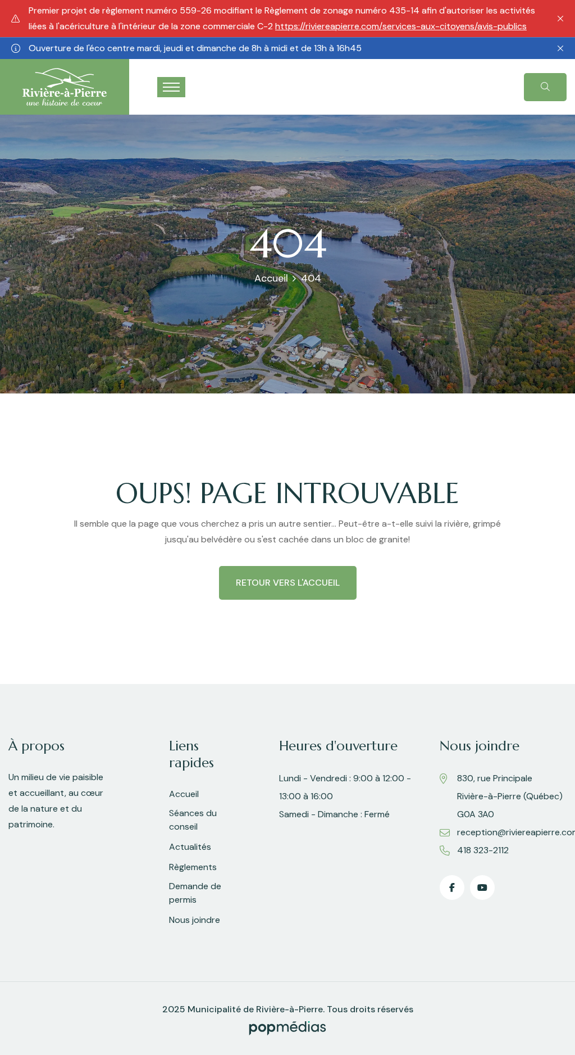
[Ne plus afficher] (560, 18)
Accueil (271, 278)
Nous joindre (194, 920)
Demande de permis (195, 892)
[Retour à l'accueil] (64, 86)
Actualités (190, 847)
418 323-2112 (483, 850)
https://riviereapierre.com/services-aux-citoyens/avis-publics (401, 26)
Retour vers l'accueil (288, 582)
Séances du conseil (193, 819)
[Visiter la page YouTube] (482, 887)
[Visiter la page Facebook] (452, 887)
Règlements (193, 867)
